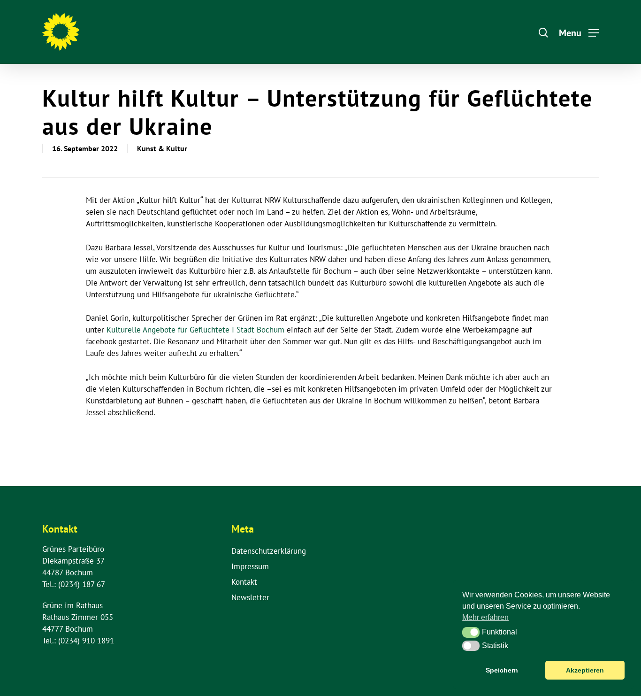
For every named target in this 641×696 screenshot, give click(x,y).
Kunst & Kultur (162, 148)
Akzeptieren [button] (585, 670)
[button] (471, 632)
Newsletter (250, 597)
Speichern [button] (502, 670)
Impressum (250, 566)
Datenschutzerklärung (268, 551)
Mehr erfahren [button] (485, 617)
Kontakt (244, 582)
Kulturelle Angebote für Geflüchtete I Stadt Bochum (195, 330)
